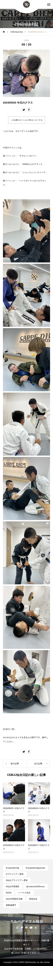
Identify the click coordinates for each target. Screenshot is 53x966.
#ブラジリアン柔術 (15, 874)
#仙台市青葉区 (12, 886)
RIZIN (8, 892)
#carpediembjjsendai (35, 868)
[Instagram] (17, 927)
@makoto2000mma (35, 886)
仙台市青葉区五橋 (14, 899)
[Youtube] (31, 927)
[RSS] (36, 927)
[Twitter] (22, 927)
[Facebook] (26, 927)
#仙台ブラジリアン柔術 (17, 880)
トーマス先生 (24, 892)
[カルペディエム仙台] (26, 4)
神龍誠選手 (11, 905)
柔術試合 (33, 899)
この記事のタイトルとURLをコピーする (27, 120)
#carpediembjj (12, 868)
